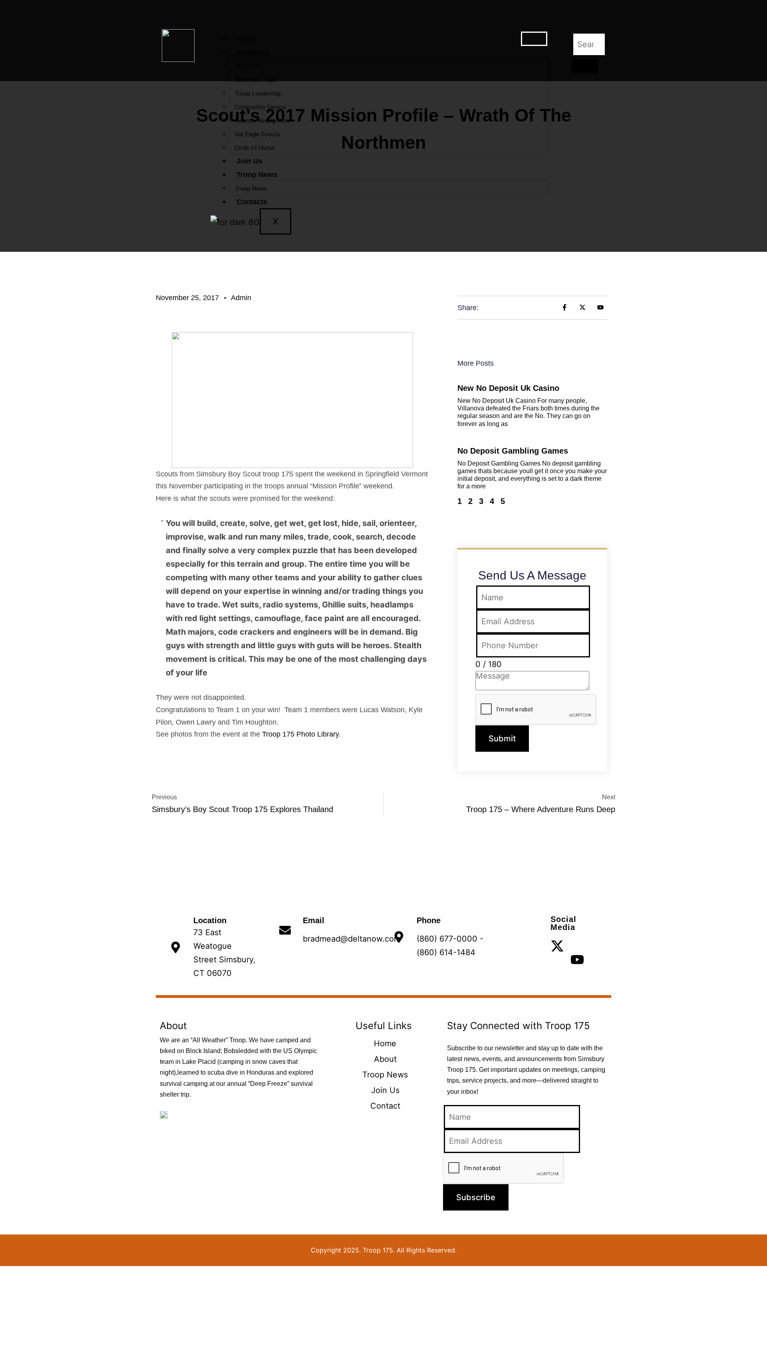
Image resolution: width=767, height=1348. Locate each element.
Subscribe (475, 1197)
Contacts (251, 202)
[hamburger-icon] (534, 39)
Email (313, 920)
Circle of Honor (254, 147)
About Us (252, 52)
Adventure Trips (255, 80)
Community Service (260, 107)
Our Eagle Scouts (257, 134)
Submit (502, 738)
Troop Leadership (257, 93)
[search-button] (584, 66)
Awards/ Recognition (262, 120)
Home (246, 39)
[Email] (285, 930)
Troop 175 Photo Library (300, 734)
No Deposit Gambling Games (512, 450)
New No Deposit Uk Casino (508, 388)
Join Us (249, 161)
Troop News (256, 175)
